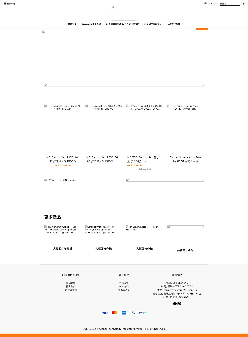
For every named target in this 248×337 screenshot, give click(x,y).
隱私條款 (70, 286)
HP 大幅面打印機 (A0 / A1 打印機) (121, 24)
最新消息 (72, 24)
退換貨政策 (124, 290)
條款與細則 (71, 290)
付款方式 (124, 286)
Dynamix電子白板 (91, 24)
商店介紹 (70, 283)
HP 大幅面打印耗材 (152, 24)
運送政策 (124, 283)
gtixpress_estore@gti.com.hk (180, 290)
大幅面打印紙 (173, 24)
